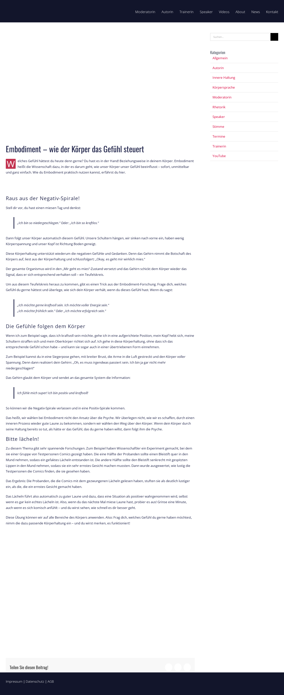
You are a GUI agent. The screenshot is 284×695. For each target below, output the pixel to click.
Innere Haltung (224, 77)
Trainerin (219, 146)
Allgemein (220, 58)
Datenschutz (35, 681)
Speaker (219, 116)
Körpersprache (224, 87)
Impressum (14, 681)
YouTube (219, 156)
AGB (51, 681)
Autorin (218, 68)
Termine (219, 136)
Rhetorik (219, 107)
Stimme (218, 126)
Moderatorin (222, 97)
